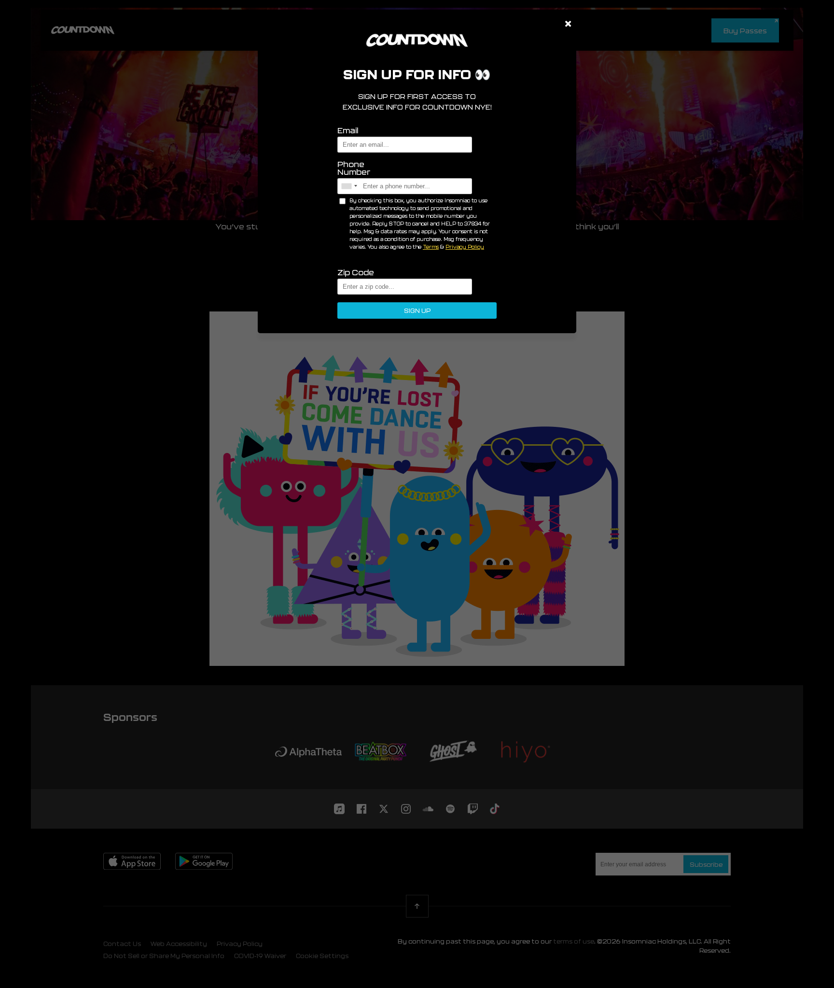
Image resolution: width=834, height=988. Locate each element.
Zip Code (355, 272)
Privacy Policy (464, 247)
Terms (431, 247)
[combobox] (349, 186)
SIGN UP (417, 310)
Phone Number (353, 168)
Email (347, 130)
